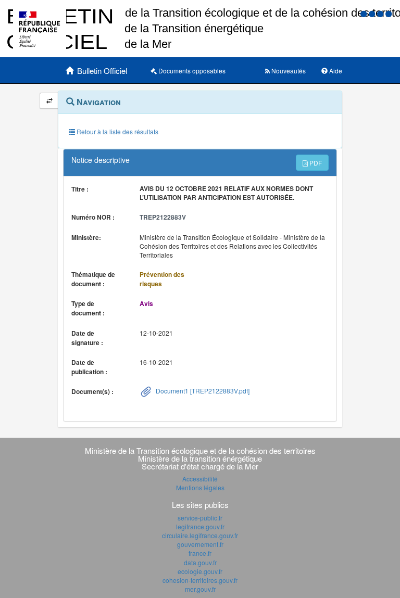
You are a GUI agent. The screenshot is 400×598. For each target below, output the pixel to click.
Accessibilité (200, 478)
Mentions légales (200, 487)
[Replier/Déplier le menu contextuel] (49, 101)
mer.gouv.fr (200, 588)
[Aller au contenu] (373, 13)
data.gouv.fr (200, 562)
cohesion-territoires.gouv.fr (200, 580)
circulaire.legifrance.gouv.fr (200, 535)
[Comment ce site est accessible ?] (364, 13)
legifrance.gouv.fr (200, 526)
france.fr (200, 553)
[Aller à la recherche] (381, 13)
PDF (315, 162)
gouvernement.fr (200, 544)
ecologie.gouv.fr (200, 571)
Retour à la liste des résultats (116, 131)
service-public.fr (200, 517)
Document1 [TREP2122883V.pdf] (201, 390)
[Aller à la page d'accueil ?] (388, 13)
